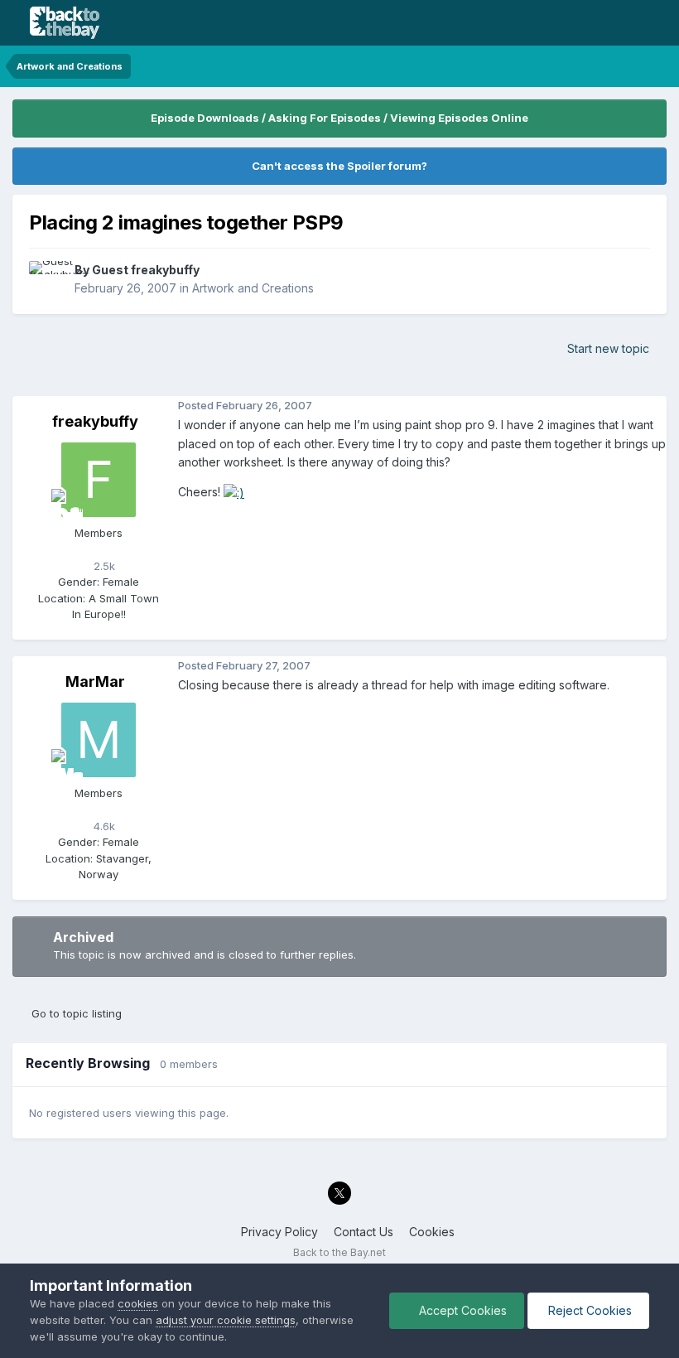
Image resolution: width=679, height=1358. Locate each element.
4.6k (102, 826)
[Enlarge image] (234, 492)
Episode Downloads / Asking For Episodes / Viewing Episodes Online (339, 117)
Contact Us (363, 1232)
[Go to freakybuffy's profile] (98, 479)
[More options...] (650, 406)
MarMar (95, 681)
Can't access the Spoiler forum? (339, 165)
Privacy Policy (279, 1232)
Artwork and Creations (253, 288)
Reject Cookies (588, 1310)
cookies (138, 1303)
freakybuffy (95, 421)
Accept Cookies (461, 1310)
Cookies (432, 1232)
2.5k (102, 566)
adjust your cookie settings (226, 1320)
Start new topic (608, 348)
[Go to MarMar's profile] (98, 740)
